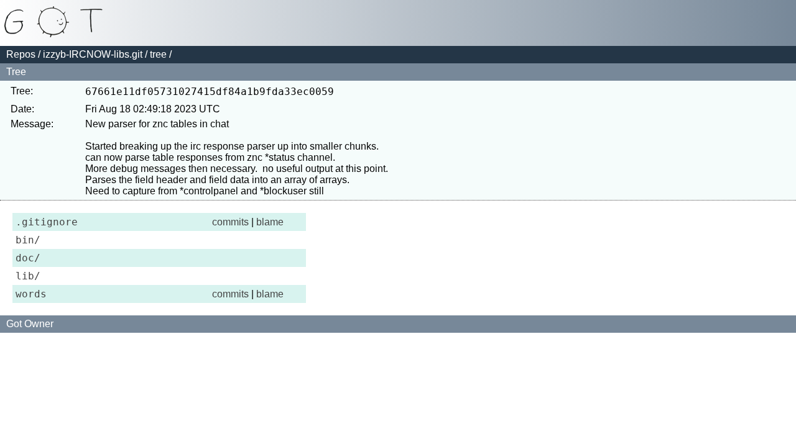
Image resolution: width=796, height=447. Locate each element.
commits (230, 222)
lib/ (28, 276)
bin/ (28, 240)
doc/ (28, 258)
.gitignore (47, 222)
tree (158, 54)
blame (270, 222)
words (31, 294)
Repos (20, 54)
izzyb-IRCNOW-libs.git (92, 54)
